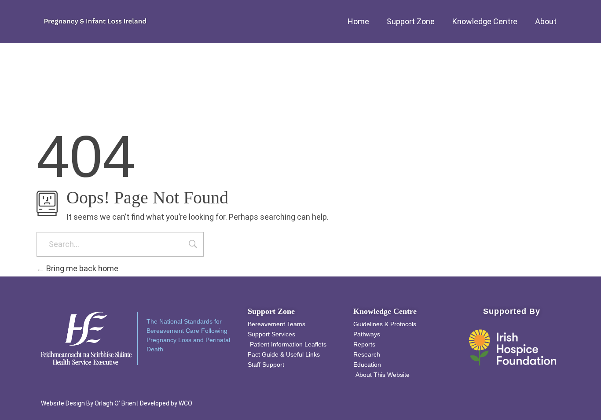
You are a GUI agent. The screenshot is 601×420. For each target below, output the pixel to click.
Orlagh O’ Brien (115, 403)
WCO (185, 403)
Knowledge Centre (484, 21)
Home (358, 21)
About (546, 21)
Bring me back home (81, 268)
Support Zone (411, 21)
